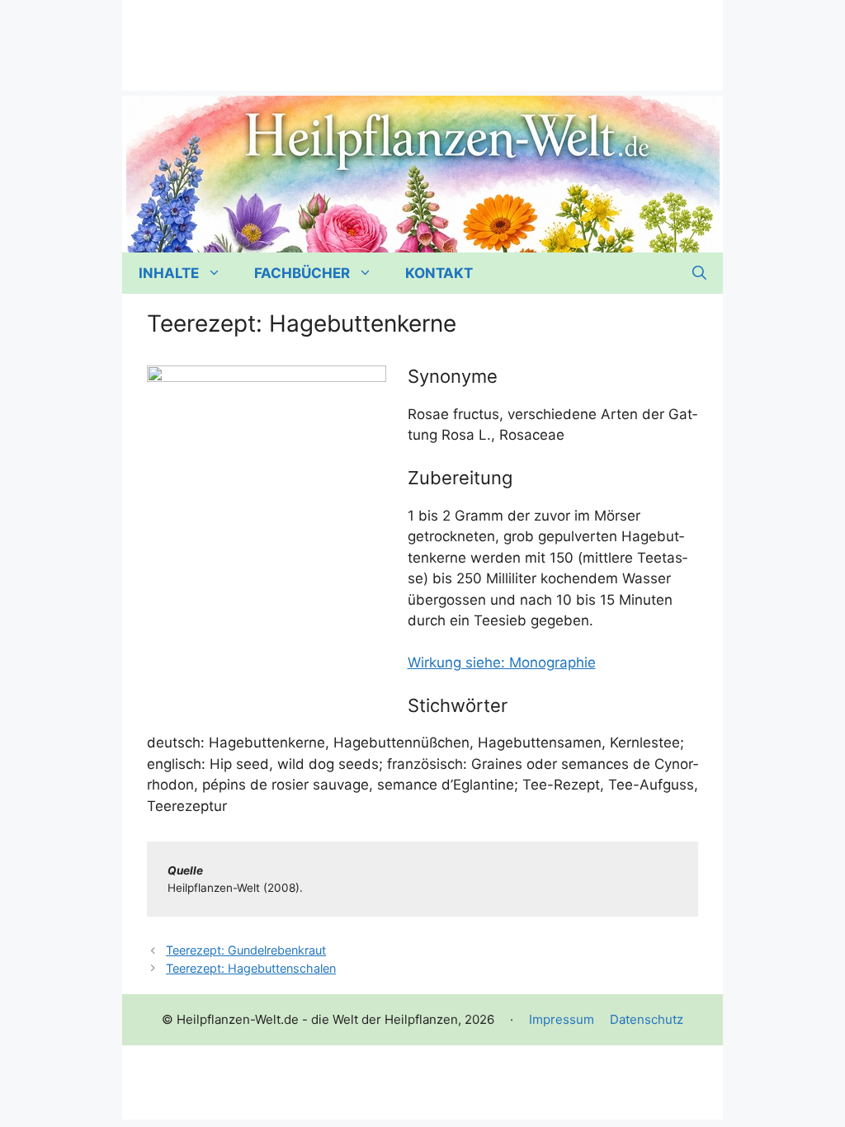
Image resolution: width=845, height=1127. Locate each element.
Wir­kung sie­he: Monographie (502, 662)
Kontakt (439, 273)
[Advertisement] (422, 37)
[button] (699, 273)
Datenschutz (646, 1019)
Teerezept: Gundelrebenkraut (246, 950)
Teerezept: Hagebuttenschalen (251, 968)
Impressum (561, 1019)
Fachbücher (302, 273)
